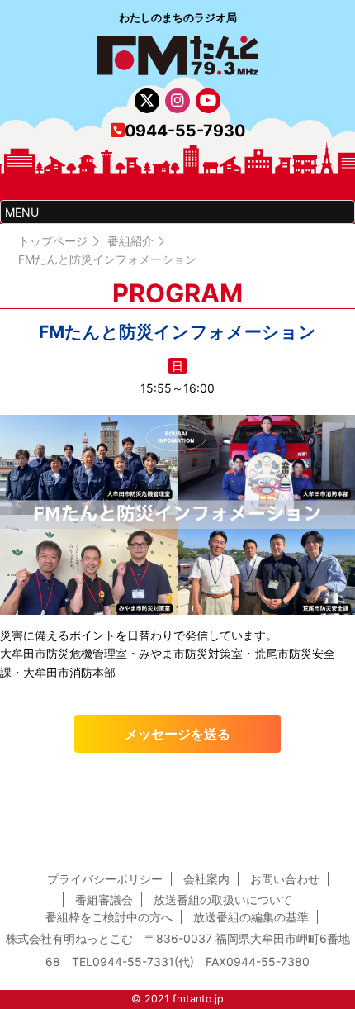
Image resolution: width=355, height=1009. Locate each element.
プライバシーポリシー (105, 879)
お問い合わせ (285, 879)
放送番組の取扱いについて (223, 899)
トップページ (53, 241)
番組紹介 (130, 241)
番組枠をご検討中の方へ (109, 917)
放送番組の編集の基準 (251, 917)
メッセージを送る (177, 734)
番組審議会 (104, 899)
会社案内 (206, 879)
